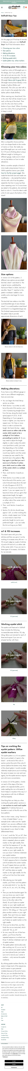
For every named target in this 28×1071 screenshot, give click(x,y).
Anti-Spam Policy (5, 1037)
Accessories (4, 1014)
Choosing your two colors (11, 48)
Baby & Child (4, 1016)
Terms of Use (4, 1033)
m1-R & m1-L (14, 582)
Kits (2, 1018)
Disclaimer (3, 1039)
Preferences (14, 1067)
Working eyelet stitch (9, 58)
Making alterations (9, 53)
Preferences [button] (5, 1056)
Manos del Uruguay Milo (16, 80)
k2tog (14, 738)
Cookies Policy (4, 1035)
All (1, 1007)
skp (14, 704)
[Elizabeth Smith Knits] (14, 7)
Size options (7, 51)
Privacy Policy (4, 1031)
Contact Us (3, 1027)
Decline (14, 1064)
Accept (14, 1061)
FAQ (2, 1029)
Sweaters (3, 1009)
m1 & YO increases (9, 56)
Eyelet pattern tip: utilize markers (13, 61)
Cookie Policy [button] (15, 1053)
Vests (2, 1012)
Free (2, 1020)
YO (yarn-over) (14, 616)
